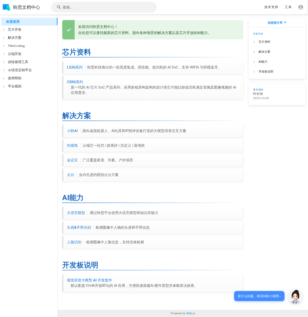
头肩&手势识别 (108, 227)
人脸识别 (105, 242)
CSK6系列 (151, 87)
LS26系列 (144, 67)
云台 (93, 175)
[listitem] (277, 41)
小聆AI (126, 131)
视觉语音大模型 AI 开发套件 (132, 283)
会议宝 (100, 160)
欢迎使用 (13, 21)
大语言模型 (112, 213)
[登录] (300, 7)
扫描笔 (106, 145)
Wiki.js (190, 313)
